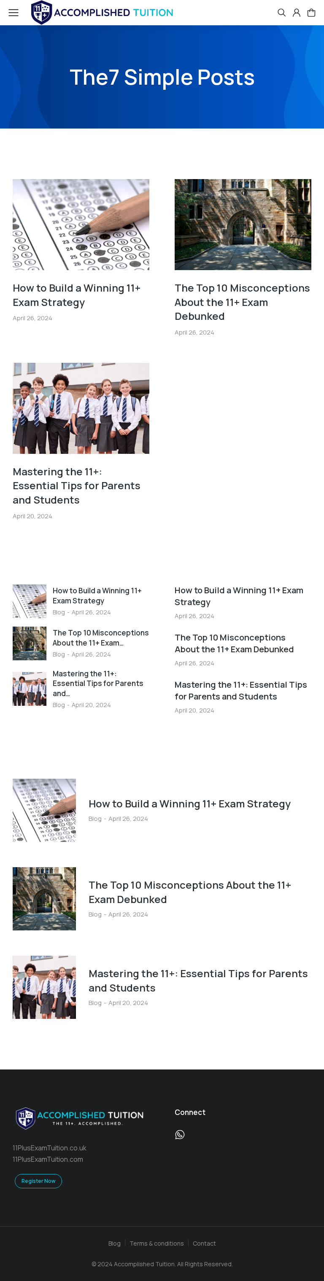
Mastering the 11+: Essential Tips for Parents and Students (76, 485)
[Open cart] (311, 12)
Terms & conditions (157, 1243)
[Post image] (81, 224)
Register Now (38, 1181)
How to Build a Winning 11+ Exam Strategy (76, 295)
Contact (204, 1243)
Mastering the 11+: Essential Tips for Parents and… (98, 684)
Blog (59, 612)
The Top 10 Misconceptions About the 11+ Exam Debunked (242, 302)
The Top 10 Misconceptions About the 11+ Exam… (101, 638)
